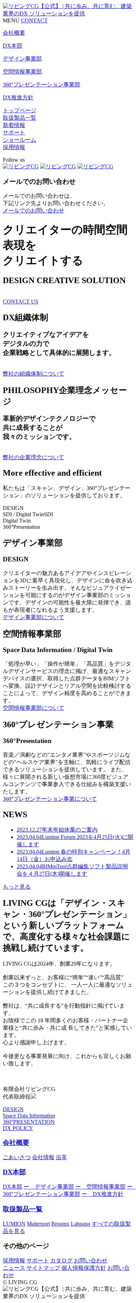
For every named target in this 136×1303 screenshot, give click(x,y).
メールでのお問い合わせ (33, 210)
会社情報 (43, 1157)
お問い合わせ (90, 1260)
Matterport (38, 1224)
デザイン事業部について (33, 617)
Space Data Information (29, 1116)
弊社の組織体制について (33, 374)
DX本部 (14, 1172)
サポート (14, 132)
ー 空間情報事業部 (100, 1187)
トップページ (19, 110)
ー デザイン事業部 (49, 1187)
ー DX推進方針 (102, 1194)
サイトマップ (43, 1268)
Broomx (60, 1224)
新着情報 (14, 125)
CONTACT (34, 20)
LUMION (14, 1224)
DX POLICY (18, 1128)
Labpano (80, 1224)
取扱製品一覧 (19, 118)
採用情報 (14, 147)
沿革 (61, 1157)
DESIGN (13, 1109)
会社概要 (16, 1142)
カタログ (61, 1260)
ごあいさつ (17, 1157)
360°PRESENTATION (29, 1122)
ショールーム (19, 140)
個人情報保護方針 (83, 1268)
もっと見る (17, 887)
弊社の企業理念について (33, 457)
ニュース (14, 1268)
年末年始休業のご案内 (57, 830)
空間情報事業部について (33, 708)
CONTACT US (20, 301)
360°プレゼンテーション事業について (50, 799)
